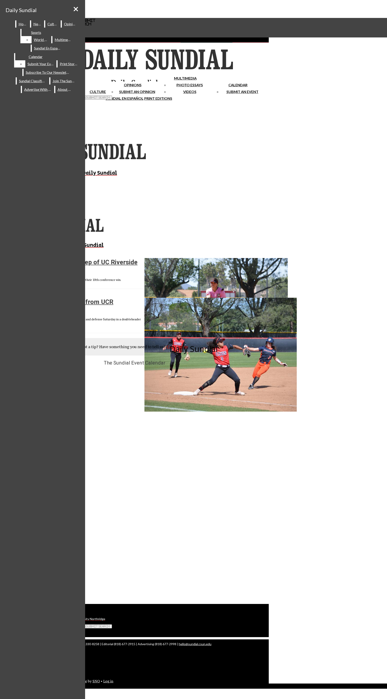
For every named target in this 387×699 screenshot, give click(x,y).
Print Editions (158, 98)
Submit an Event (242, 91)
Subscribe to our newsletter (48, 72)
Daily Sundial (21, 10)
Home (23, 24)
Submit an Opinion (137, 91)
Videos (189, 91)
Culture (53, 24)
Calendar (237, 85)
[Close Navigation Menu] (76, 9)
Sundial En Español (125, 98)
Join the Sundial (65, 81)
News (37, 24)
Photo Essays (189, 85)
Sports (36, 32)
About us (65, 89)
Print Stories (69, 64)
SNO (96, 681)
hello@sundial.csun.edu (195, 644)
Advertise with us (38, 89)
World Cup (42, 39)
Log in (108, 681)
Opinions (133, 85)
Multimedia (185, 78)
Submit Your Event (42, 64)
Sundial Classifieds (33, 81)
